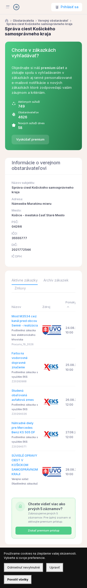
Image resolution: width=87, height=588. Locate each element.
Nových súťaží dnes (31, 123)
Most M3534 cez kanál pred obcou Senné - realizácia (25, 320)
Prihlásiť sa (69, 7)
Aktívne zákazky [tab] (25, 280)
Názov (16, 307)
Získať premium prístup (43, 530)
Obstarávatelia (23, 20)
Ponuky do (73, 302)
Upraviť (55, 567)
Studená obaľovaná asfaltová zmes (23, 395)
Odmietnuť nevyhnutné (23, 567)
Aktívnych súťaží (29, 101)
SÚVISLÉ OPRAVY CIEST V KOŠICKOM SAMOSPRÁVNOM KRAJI (25, 465)
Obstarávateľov (28, 112)
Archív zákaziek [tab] (56, 280)
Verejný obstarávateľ (53, 20)
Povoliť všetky (17, 579)
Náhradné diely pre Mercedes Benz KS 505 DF (23, 427)
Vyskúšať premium (30, 139)
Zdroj (46, 307)
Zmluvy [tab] (20, 288)
